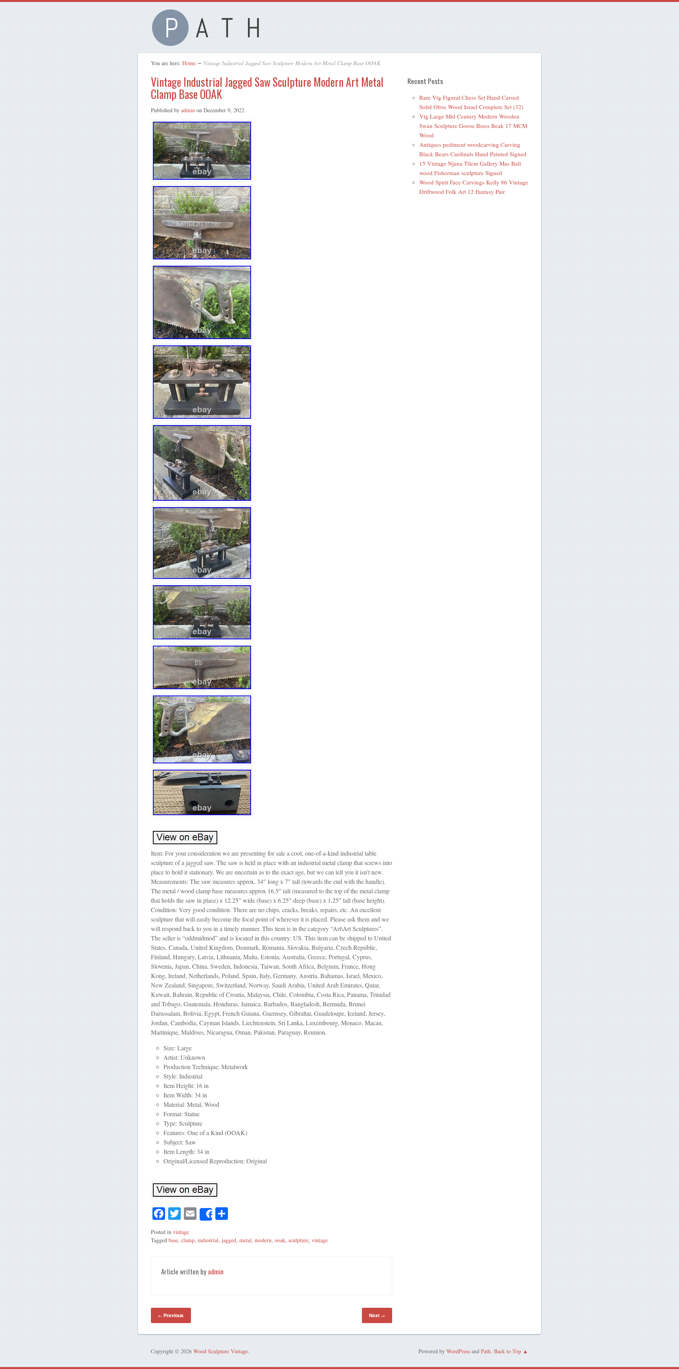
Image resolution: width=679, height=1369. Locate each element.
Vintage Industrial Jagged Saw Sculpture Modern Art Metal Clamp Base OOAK (267, 88)
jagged (229, 1240)
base (173, 1240)
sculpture (298, 1240)
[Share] (206, 1214)
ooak (280, 1240)
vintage (181, 1232)
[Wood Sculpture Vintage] (210, 41)
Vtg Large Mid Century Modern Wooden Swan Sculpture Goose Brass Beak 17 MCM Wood (473, 125)
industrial (208, 1240)
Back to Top (507, 1351)
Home (189, 63)
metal (245, 1240)
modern (263, 1240)
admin (188, 110)
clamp (188, 1240)
